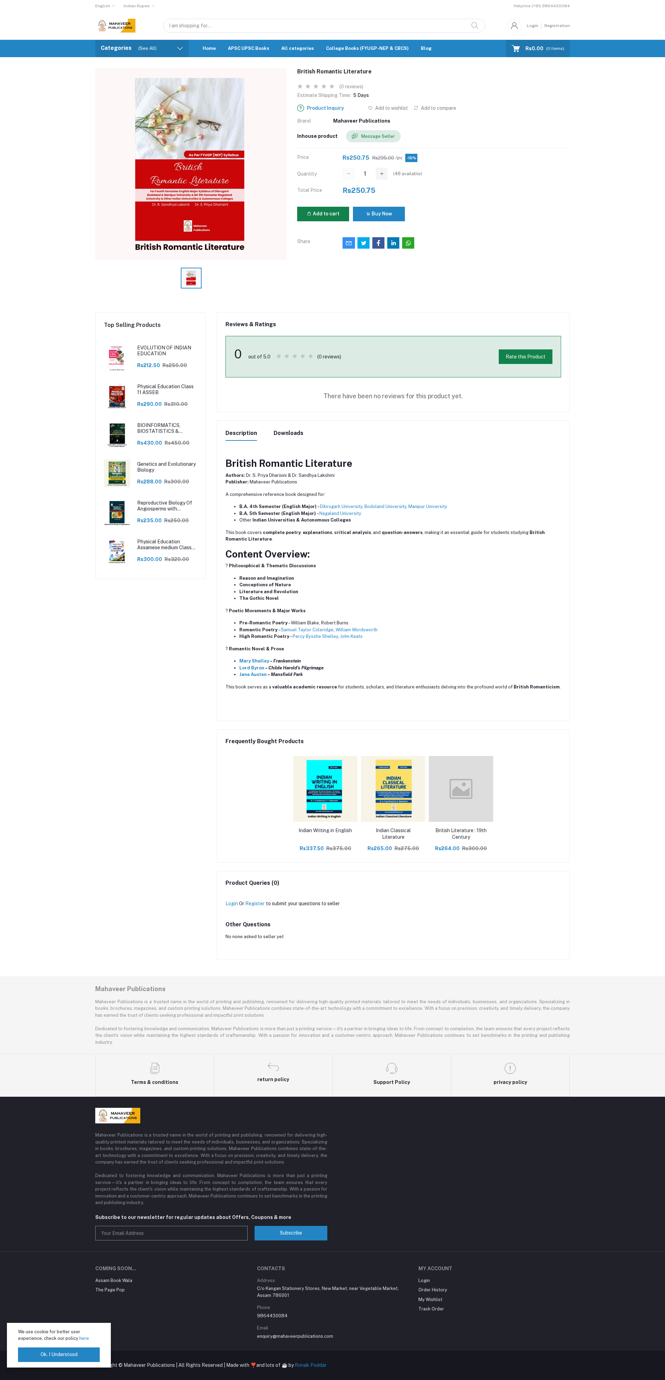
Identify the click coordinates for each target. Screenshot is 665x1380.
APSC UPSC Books (248, 48)
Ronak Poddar (311, 1365)
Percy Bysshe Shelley (315, 636)
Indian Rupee (137, 5)
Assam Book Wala (113, 1280)
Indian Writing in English (325, 830)
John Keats (351, 636)
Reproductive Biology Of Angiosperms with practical (164, 506)
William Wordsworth (357, 629)
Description (241, 433)
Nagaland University (340, 513)
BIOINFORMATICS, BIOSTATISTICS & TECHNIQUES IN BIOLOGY (158, 428)
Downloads (288, 433)
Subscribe (291, 1233)
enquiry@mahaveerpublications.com (295, 1336)
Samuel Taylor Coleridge (307, 629)
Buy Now (381, 213)
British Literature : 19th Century (461, 834)
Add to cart (325, 213)
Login (532, 25)
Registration (557, 25)
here (84, 1338)
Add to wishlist (391, 108)
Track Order (431, 1308)
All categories (297, 48)
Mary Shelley (254, 661)
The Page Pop (110, 1289)
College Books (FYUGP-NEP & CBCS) (367, 48)
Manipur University (427, 506)
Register (255, 903)
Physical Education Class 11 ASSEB (165, 389)
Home (209, 48)
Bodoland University (385, 506)
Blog (426, 48)
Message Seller (377, 136)
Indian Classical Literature (393, 834)
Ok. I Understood (59, 1354)
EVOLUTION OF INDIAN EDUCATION (164, 350)
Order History (432, 1289)
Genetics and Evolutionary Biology (166, 467)
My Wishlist (430, 1299)
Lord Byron (251, 667)
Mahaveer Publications (361, 121)
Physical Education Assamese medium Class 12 (164, 545)
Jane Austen (253, 674)
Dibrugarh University (341, 506)
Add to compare (438, 108)
